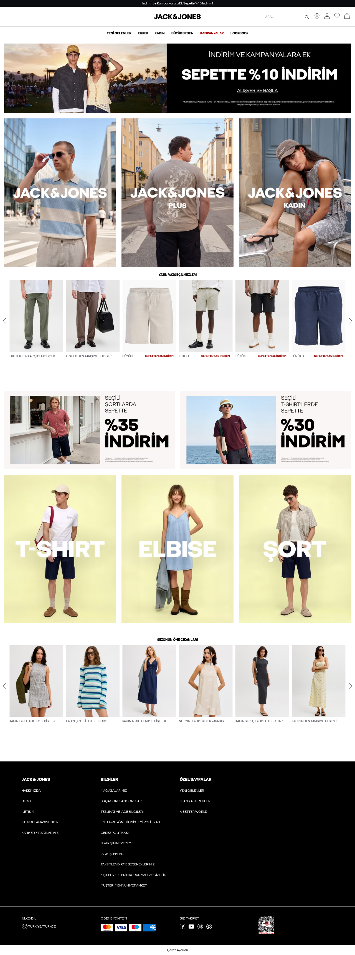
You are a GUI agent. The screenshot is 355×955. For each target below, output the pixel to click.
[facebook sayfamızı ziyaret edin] (182, 928)
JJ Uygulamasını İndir (40, 822)
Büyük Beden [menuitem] (182, 33)
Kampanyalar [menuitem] (212, 33)
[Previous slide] (4, 320)
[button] (36, 316)
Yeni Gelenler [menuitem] (119, 33)
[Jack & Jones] (177, 18)
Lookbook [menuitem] (239, 33)
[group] (36, 330)
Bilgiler (109, 779)
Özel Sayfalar (195, 779)
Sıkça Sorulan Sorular (121, 801)
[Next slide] (350, 320)
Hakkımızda (31, 791)
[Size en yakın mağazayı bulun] (317, 18)
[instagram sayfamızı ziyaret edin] (200, 928)
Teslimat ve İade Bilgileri (122, 812)
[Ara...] (307, 17)
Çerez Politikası (115, 833)
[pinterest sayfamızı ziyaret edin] (209, 928)
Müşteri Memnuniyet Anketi (124, 885)
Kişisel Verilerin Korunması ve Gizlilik (133, 875)
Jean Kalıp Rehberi (195, 801)
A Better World (193, 812)
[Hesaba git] (327, 16)
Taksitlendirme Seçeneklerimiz (127, 864)
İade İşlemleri (112, 854)
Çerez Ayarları (177, 950)
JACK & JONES (36, 779)
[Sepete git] (347, 16)
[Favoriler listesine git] (337, 18)
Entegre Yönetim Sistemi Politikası (131, 822)
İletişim (28, 812)
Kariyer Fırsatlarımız (40, 833)
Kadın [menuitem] (160, 33)
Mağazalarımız (114, 791)
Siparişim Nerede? (116, 843)
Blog (26, 801)
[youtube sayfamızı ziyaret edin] (191, 928)
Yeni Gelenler (192, 791)
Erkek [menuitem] (143, 33)
